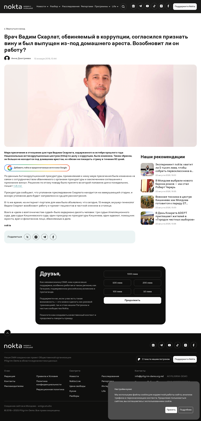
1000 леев (132, 274)
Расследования (71, 6)
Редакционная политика (50, 390)
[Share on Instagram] (36, 237)
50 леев (147, 292)
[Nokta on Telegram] (140, 6)
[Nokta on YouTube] (147, 6)
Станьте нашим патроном (156, 359)
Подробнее (186, 410)
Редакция (9, 376)
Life (114, 6)
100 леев (117, 292)
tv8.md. (18, 186)
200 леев (147, 283)
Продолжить (132, 300)
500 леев (117, 283)
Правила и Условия (47, 376)
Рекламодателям (14, 386)
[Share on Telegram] (44, 237)
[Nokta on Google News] (133, 6)
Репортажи (87, 6)
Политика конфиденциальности (49, 383)
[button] (123, 7)
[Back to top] (7, 333)
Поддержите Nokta (185, 6)
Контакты (9, 381)
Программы (101, 6)
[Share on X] (27, 237)
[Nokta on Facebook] (168, 6)
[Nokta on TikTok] (154, 6)
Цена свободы (77, 386)
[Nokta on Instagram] (161, 6)
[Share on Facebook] (53, 237)
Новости (41, 6)
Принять (171, 410)
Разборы (74, 396)
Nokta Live (75, 381)
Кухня (72, 391)
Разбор (54, 6)
